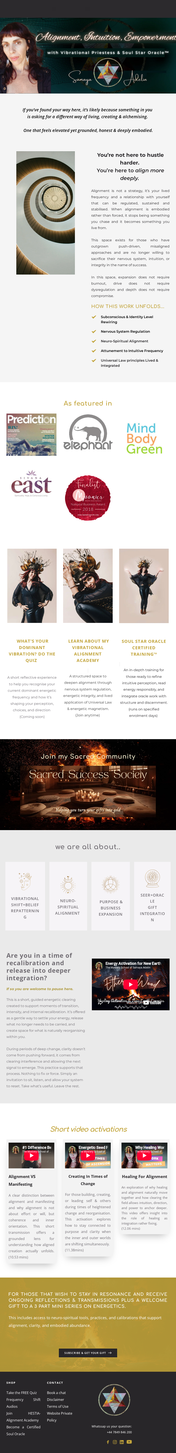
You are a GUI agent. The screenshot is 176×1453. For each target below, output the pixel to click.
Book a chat (56, 1392)
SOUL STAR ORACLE (144, 641)
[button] (54, 8)
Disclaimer (55, 1399)
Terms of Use (57, 1406)
